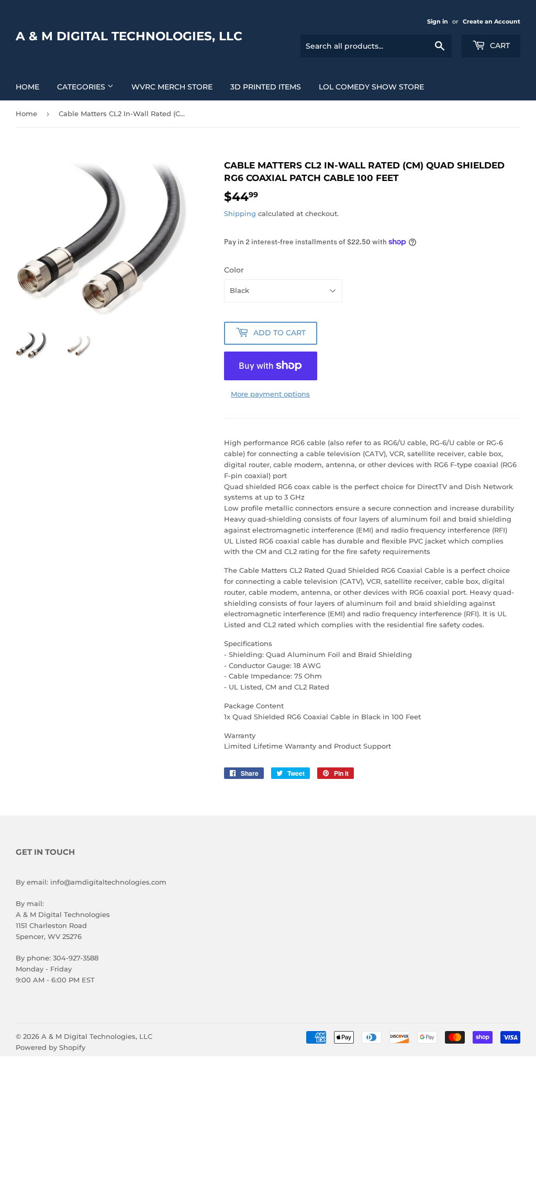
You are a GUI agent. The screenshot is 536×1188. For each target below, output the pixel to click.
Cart (499, 45)
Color (234, 270)
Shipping (240, 213)
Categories (82, 87)
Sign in (437, 21)
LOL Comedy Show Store (371, 87)
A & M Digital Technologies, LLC (129, 36)
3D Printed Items (265, 87)
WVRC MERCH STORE (172, 87)
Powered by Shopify (50, 1047)
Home (27, 87)
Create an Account (491, 21)
